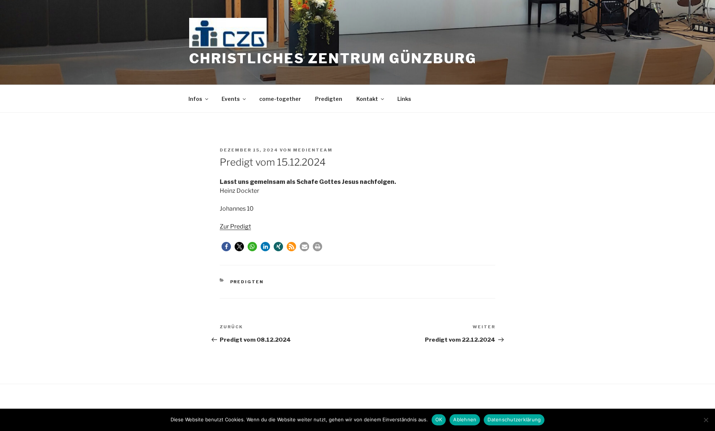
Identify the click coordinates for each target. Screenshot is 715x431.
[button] (226, 246)
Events (231, 99)
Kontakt (367, 99)
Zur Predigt (235, 226)
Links (404, 99)
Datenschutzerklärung (514, 419)
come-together (280, 99)
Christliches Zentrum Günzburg (333, 58)
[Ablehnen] (705, 420)
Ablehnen (464, 419)
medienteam (313, 150)
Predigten (328, 99)
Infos (195, 99)
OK (438, 419)
